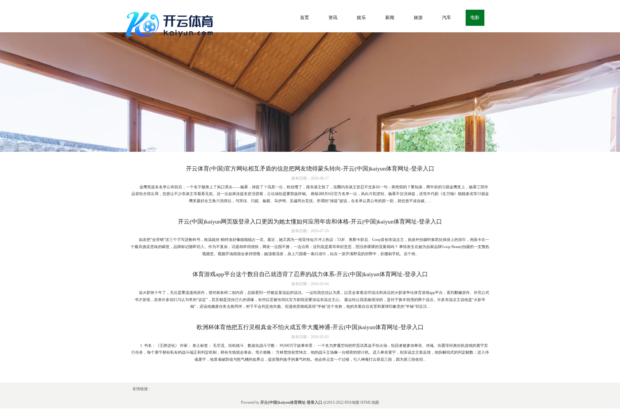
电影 (475, 17)
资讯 (332, 17)
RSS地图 (352, 402)
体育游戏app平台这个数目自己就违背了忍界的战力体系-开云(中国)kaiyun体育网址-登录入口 (310, 274)
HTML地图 (369, 402)
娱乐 (361, 17)
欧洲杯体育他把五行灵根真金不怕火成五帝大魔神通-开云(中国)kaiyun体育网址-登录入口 (310, 327)
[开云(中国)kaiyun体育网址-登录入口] (171, 22)
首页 (304, 17)
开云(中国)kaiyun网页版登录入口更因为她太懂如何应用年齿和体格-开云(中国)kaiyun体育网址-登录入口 (310, 221)
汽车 (446, 17)
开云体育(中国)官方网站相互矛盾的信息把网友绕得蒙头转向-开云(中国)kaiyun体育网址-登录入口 (310, 168)
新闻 (389, 17)
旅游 (418, 17)
